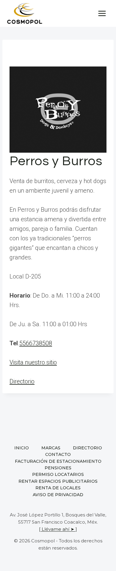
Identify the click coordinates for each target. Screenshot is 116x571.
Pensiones (58, 468)
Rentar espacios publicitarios (58, 481)
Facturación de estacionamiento (58, 461)
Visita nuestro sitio (33, 362)
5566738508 (35, 343)
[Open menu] (102, 13)
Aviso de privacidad (58, 494)
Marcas (50, 448)
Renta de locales (58, 487)
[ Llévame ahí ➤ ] (58, 529)
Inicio (21, 448)
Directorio (22, 381)
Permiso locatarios (58, 474)
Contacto (58, 454)
